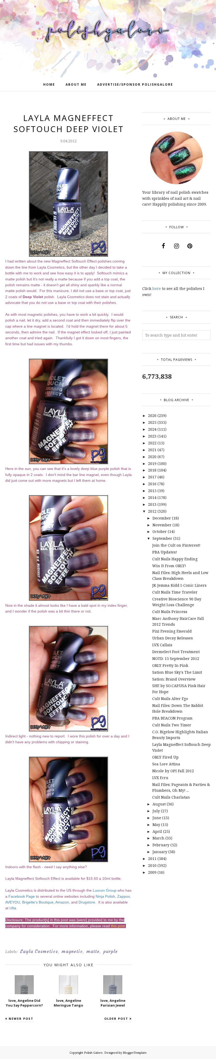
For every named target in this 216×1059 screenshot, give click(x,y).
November (162, 524)
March (158, 838)
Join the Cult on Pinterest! (176, 545)
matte (93, 951)
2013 (152, 504)
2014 (152, 497)
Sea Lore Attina (166, 763)
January (160, 851)
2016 (152, 483)
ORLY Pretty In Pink (170, 665)
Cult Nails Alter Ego (170, 698)
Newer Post (21, 1019)
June (157, 817)
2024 (152, 429)
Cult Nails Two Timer (171, 724)
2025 (152, 422)
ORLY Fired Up (165, 757)
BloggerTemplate (135, 1053)
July (156, 810)
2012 (152, 511)
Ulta (12, 908)
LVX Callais (162, 644)
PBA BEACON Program (172, 718)
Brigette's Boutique (37, 902)
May (156, 824)
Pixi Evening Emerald (172, 631)
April (157, 831)
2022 (152, 442)
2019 (152, 463)
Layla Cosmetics (39, 951)
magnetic (72, 951)
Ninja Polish (105, 896)
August (159, 804)
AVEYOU (12, 902)
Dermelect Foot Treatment (176, 651)
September (162, 538)
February (161, 844)
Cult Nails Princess (169, 611)
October (160, 531)
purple (110, 951)
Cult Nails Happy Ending (175, 558)
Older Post (116, 1019)
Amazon (62, 902)
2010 (152, 865)
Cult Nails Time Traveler (175, 592)
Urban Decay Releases (172, 637)
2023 (152, 436)
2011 (152, 858)
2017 (152, 476)
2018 (152, 470)
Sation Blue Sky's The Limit (177, 672)
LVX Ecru (160, 777)
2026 (152, 415)
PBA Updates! (164, 552)
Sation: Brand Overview (173, 679)
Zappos (123, 896)
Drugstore (86, 902)
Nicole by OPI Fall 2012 (173, 770)
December (162, 518)
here (156, 288)
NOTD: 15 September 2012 (175, 658)
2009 (152, 872)
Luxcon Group (104, 890)
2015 (152, 490)
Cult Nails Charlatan (171, 797)
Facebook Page (21, 896)
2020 (152, 456)
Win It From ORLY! (169, 565)
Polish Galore (93, 1053)
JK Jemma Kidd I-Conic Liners (179, 585)
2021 (152, 449)
